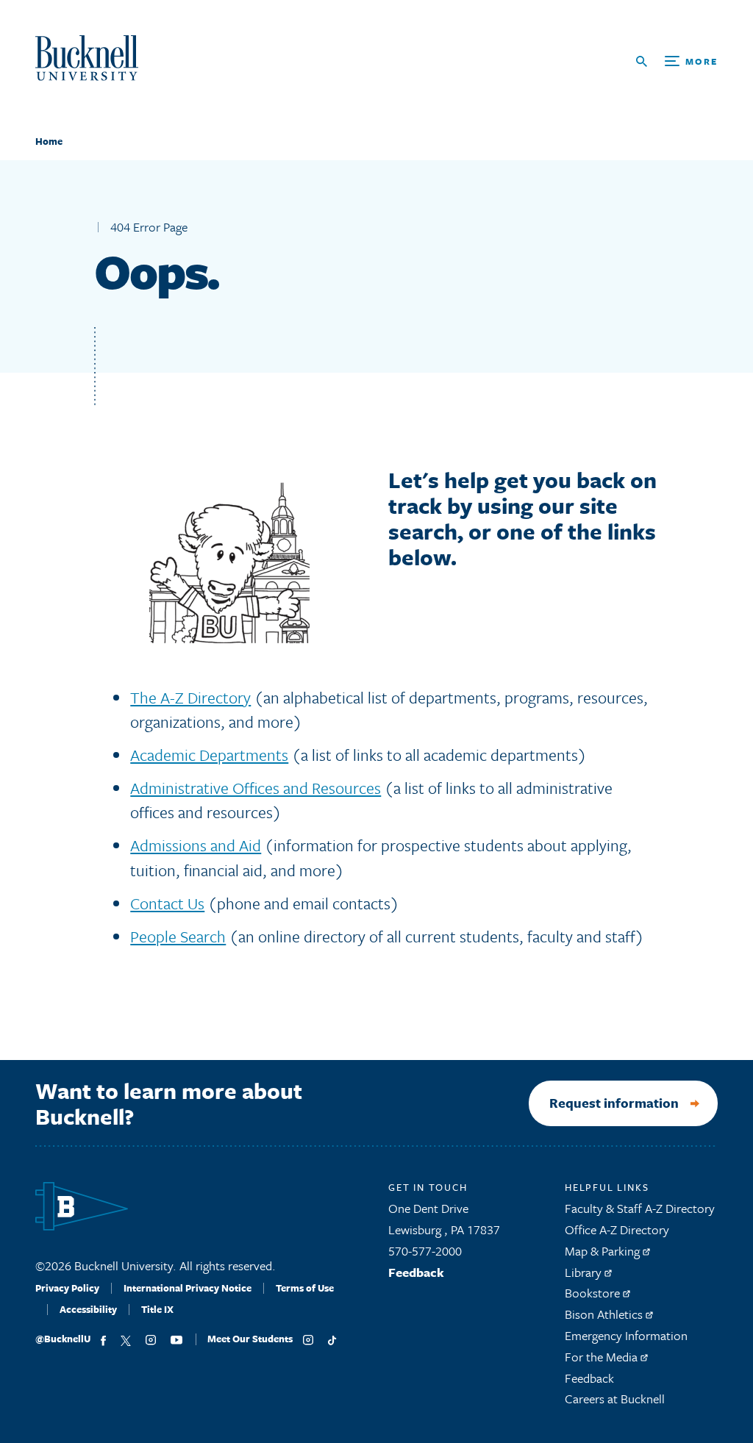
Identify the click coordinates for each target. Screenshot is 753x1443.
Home (49, 141)
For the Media (602, 1356)
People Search (178, 936)
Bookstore (594, 1292)
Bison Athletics (605, 1314)
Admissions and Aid (195, 845)
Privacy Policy (67, 1288)
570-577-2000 (425, 1251)
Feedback (416, 1272)
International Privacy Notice (187, 1288)
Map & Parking (604, 1251)
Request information (614, 1102)
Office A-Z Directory (617, 1229)
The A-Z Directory (190, 697)
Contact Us (167, 903)
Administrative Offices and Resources (255, 787)
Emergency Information (626, 1335)
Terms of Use (305, 1288)
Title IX (157, 1309)
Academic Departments (209, 754)
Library (584, 1272)
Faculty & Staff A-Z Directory (640, 1208)
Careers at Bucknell (615, 1398)
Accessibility (88, 1309)
